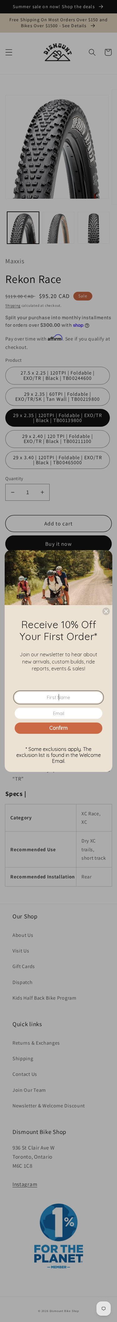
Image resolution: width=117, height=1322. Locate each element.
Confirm (58, 728)
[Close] (106, 611)
